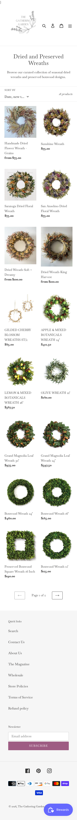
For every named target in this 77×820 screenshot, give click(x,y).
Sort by (10, 90)
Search (13, 631)
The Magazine (19, 664)
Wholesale (15, 675)
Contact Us (16, 642)
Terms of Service (20, 697)
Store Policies (18, 686)
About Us (15, 653)
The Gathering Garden (31, 806)
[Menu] (70, 25)
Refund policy (18, 708)
